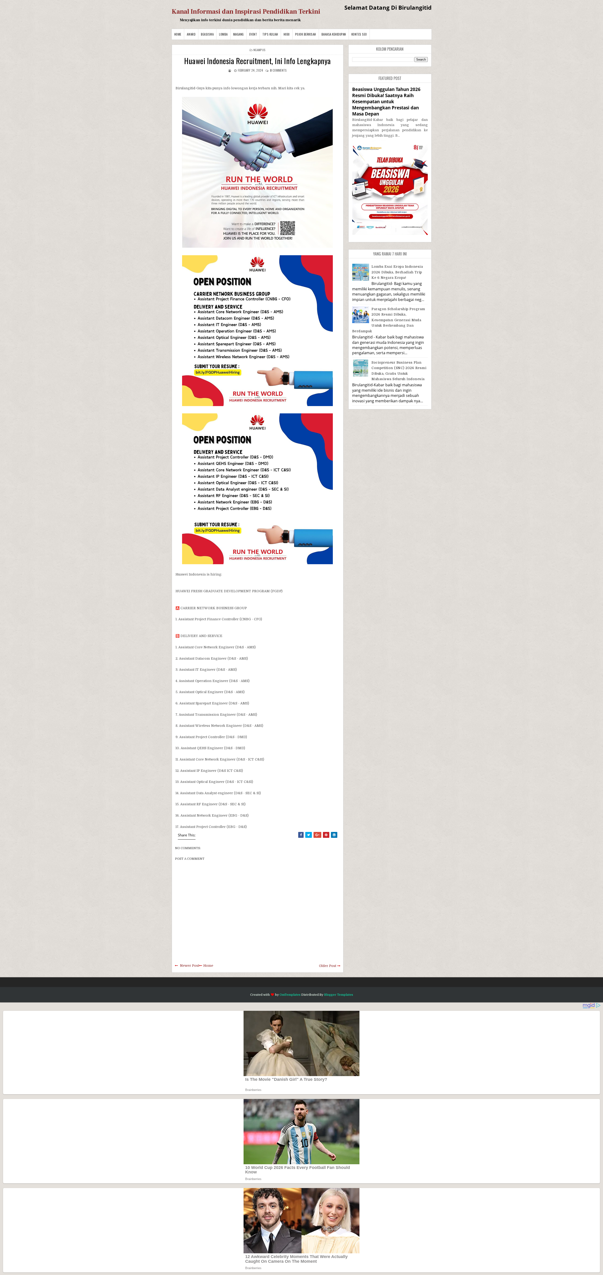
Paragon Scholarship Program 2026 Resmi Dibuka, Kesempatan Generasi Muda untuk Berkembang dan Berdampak (388, 320)
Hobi (287, 34)
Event (253, 34)
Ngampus (259, 50)
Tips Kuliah (270, 34)
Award (191, 34)
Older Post (327, 966)
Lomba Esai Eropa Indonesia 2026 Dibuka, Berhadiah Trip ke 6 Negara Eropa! (397, 272)
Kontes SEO (359, 34)
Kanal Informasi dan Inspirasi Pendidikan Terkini (246, 11)
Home (177, 34)
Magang (238, 34)
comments (278, 70)
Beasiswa (207, 34)
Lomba (223, 34)
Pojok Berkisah (305, 34)
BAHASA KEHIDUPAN (334, 34)
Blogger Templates (338, 994)
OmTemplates (290, 994)
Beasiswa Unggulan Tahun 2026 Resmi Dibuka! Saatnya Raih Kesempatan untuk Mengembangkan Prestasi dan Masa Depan (386, 101)
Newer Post (189, 965)
